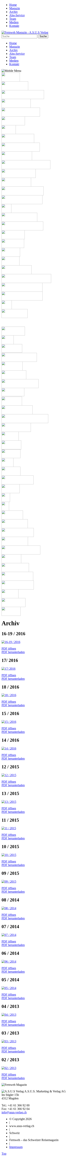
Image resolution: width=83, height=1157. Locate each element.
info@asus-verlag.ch (14, 1112)
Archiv (13, 11)
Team (12, 18)
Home (13, 4)
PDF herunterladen (13, 652)
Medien (14, 22)
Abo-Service (17, 15)
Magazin (14, 8)
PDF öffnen (9, 648)
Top (4, 1153)
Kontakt (14, 25)
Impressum (16, 1147)
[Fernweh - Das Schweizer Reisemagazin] (25, 32)
